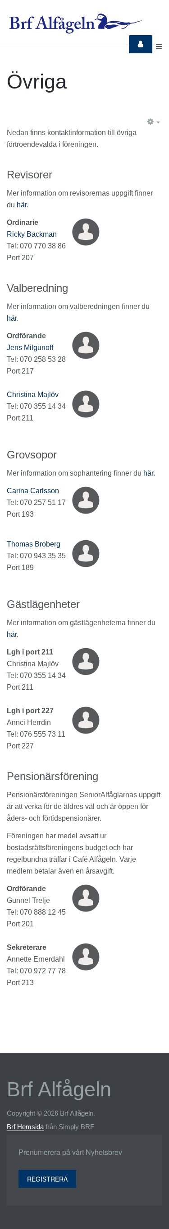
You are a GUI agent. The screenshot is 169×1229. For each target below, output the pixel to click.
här (22, 205)
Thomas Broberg (33, 544)
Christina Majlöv (33, 394)
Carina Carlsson (33, 491)
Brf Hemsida (25, 1127)
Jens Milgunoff (30, 347)
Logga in (140, 44)
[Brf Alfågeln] (75, 23)
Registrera (47, 1178)
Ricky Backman (32, 234)
